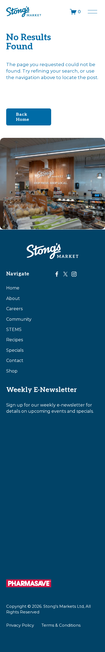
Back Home (22, 117)
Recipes (14, 339)
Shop (12, 371)
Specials (14, 350)
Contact (14, 360)
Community (19, 319)
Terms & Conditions (60, 625)
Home (12, 288)
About (13, 298)
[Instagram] (74, 274)
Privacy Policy (20, 625)
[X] (65, 274)
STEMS (14, 329)
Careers (14, 308)
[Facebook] (57, 274)
